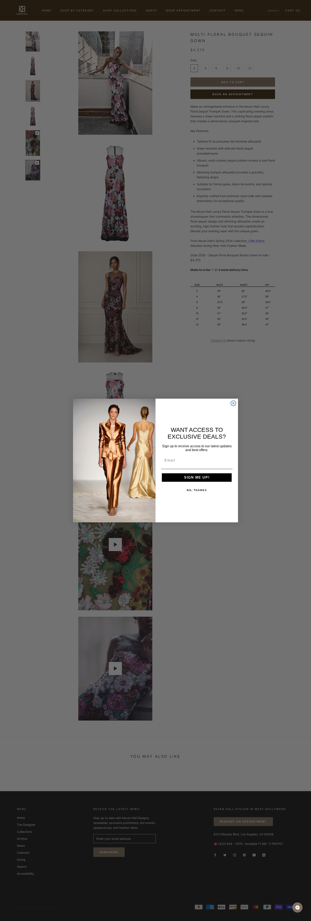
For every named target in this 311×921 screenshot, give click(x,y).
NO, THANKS (197, 490)
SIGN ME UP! (197, 477)
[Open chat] (297, 907)
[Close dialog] (233, 403)
